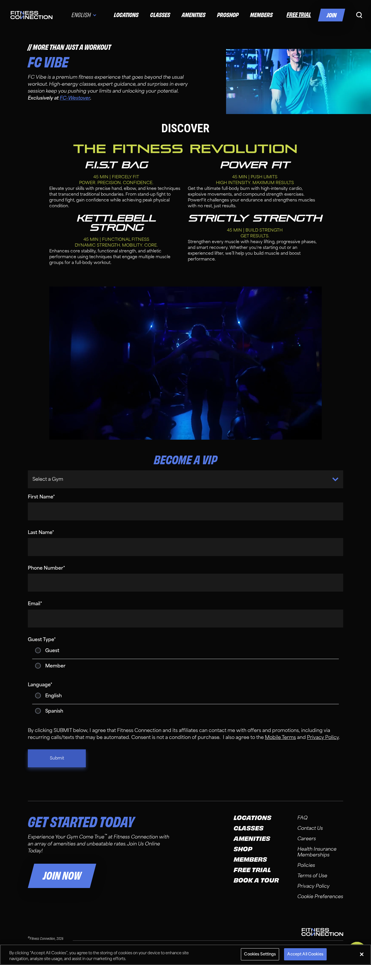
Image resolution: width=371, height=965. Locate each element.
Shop (243, 849)
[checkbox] (185, 658)
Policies (306, 865)
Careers (306, 838)
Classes (160, 15)
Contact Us (310, 828)
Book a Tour (256, 880)
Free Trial (252, 870)
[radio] (185, 650)
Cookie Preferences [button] (320, 896)
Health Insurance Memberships (317, 852)
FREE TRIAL (299, 14)
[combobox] (33, 479)
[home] (31, 15)
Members (261, 15)
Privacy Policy (313, 886)
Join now (62, 876)
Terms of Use (312, 875)
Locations (126, 15)
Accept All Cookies (305, 954)
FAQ (302, 818)
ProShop (228, 15)
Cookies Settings (260, 954)
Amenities (193, 15)
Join (332, 15)
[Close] (361, 954)
